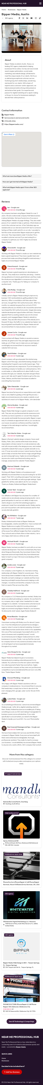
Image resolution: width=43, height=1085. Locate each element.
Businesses (12, 10)
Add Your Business (13, 1072)
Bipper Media (21, 1047)
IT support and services (13, 774)
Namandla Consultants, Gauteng (15, 802)
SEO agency (9, 18)
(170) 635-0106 (10, 121)
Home (4, 10)
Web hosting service (11, 813)
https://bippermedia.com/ (13, 124)
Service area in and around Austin (16, 118)
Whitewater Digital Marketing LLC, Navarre (19, 922)
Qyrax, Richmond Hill (10, 841)
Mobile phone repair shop (13, 854)
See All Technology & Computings (21, 1021)
